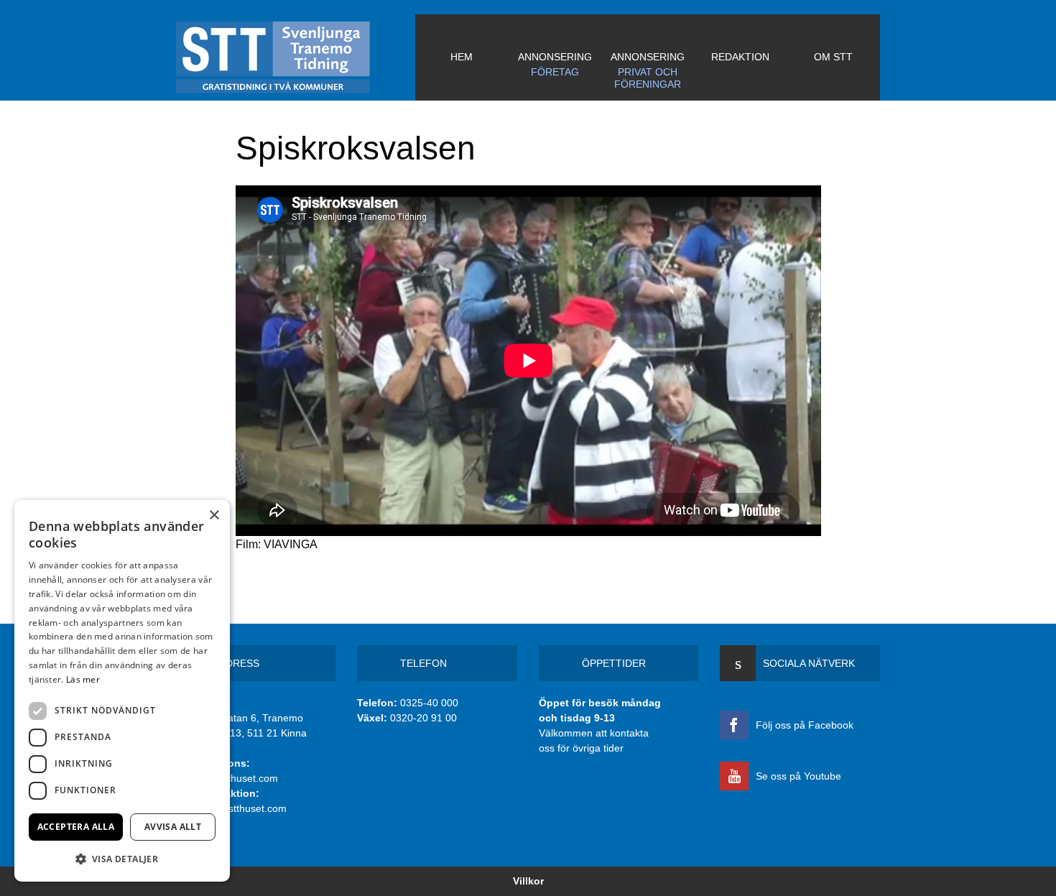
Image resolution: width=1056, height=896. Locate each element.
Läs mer (83, 679)
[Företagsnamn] (295, 57)
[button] (122, 858)
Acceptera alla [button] (76, 827)
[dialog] (122, 691)
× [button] (213, 515)
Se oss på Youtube (798, 776)
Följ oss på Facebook (804, 725)
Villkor (528, 881)
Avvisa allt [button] (172, 827)
